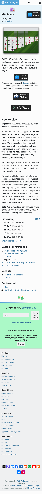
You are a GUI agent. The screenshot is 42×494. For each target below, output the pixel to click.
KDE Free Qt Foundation (10, 446)
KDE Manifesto (7, 452)
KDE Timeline (6, 449)
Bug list (8, 287)
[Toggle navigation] (28, 2)
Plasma (4, 356)
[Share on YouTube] (34, 465)
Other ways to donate (21, 323)
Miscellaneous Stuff (9, 405)
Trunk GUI (8, 290)
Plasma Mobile (7, 365)
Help (3, 419)
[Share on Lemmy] (29, 465)
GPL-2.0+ (9, 256)
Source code (6, 385)
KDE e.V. (4, 442)
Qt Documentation (8, 379)
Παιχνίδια (8, 21)
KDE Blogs (5, 396)
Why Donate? (29, 307)
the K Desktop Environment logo (25, 486)
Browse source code (14, 254)
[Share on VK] (19, 471)
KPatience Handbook (14, 275)
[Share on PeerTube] (38, 465)
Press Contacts (7, 402)
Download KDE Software (10, 422)
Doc (17, 290)
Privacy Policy (7, 429)
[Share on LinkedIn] (21, 465)
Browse (21, 344)
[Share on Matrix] (3, 465)
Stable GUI (25, 290)
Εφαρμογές (9, 3)
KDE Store (5, 439)
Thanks (4, 408)
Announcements (7, 393)
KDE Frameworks (8, 362)
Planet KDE (5, 399)
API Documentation (8, 376)
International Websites (10, 455)
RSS (36, 219)
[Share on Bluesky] (12, 465)
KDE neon (5, 368)
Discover (26, 83)
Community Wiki (7, 416)
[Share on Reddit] (25, 465)
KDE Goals (5, 382)
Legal (38, 488)
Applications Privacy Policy (11, 432)
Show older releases (11, 241)
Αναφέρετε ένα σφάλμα (16, 251)
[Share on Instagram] (23, 471)
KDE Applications (8, 359)
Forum (7, 278)
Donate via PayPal (35, 315)
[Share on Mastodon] (8, 465)
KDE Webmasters (24, 481)
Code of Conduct (8, 425)
